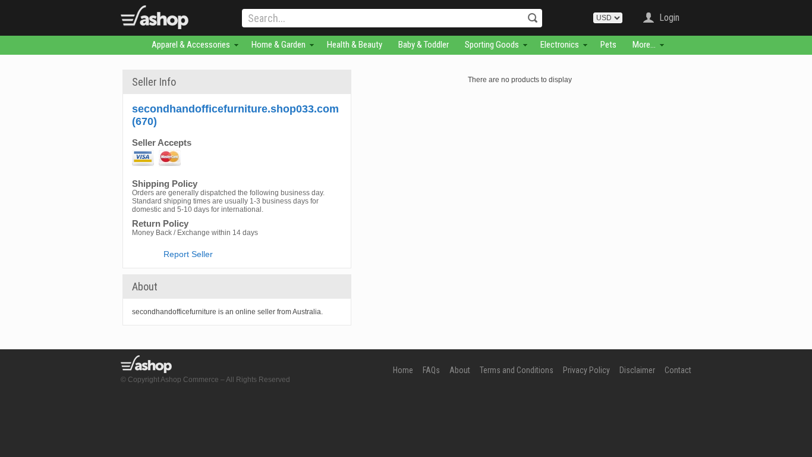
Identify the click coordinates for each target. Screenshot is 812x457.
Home (403, 370)
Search (532, 18)
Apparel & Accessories (191, 44)
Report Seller (188, 254)
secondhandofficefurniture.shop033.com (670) (235, 115)
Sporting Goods (492, 44)
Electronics (559, 44)
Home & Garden (278, 44)
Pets (608, 44)
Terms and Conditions (516, 370)
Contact (678, 370)
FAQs (431, 370)
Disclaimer (637, 370)
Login (669, 17)
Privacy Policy (586, 370)
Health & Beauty (354, 44)
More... (644, 44)
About (459, 370)
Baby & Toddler (423, 44)
